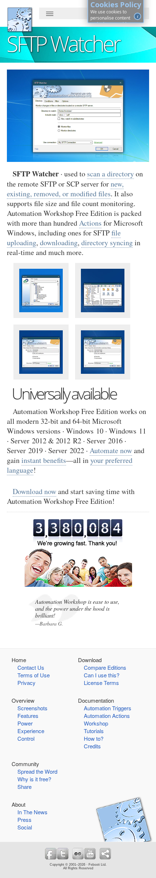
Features (27, 715)
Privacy (26, 682)
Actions (90, 223)
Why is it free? (34, 779)
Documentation (96, 700)
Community (25, 764)
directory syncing (107, 242)
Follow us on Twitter (63, 854)
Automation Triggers (107, 708)
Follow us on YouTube (90, 854)
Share (24, 786)
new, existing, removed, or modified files (65, 188)
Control (25, 738)
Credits (92, 746)
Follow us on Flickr (78, 854)
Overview (23, 700)
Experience (30, 731)
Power (25, 723)
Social (24, 827)
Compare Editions (105, 667)
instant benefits (43, 460)
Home (19, 660)
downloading (59, 242)
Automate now (111, 450)
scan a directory (110, 174)
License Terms (101, 682)
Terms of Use (33, 675)
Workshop (96, 723)
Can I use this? (101, 675)
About (18, 804)
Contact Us (30, 667)
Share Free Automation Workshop (105, 854)
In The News (32, 812)
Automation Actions (107, 715)
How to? (93, 738)
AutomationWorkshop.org (19, 19)
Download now (34, 491)
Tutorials (94, 731)
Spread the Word (37, 771)
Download (90, 660)
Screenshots (32, 708)
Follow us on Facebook (51, 854)
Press (24, 819)
